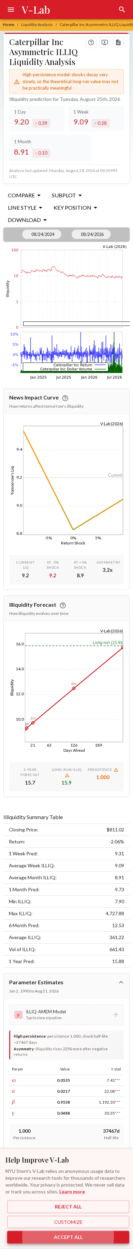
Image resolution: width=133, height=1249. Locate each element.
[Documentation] (118, 42)
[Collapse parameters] (121, 982)
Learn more (72, 1191)
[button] (66, 1014)
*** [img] (117, 1080)
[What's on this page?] (91, 42)
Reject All (68, 1207)
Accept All (68, 1237)
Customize (68, 1222)
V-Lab (36, 9)
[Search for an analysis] (122, 9)
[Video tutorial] (104, 42)
